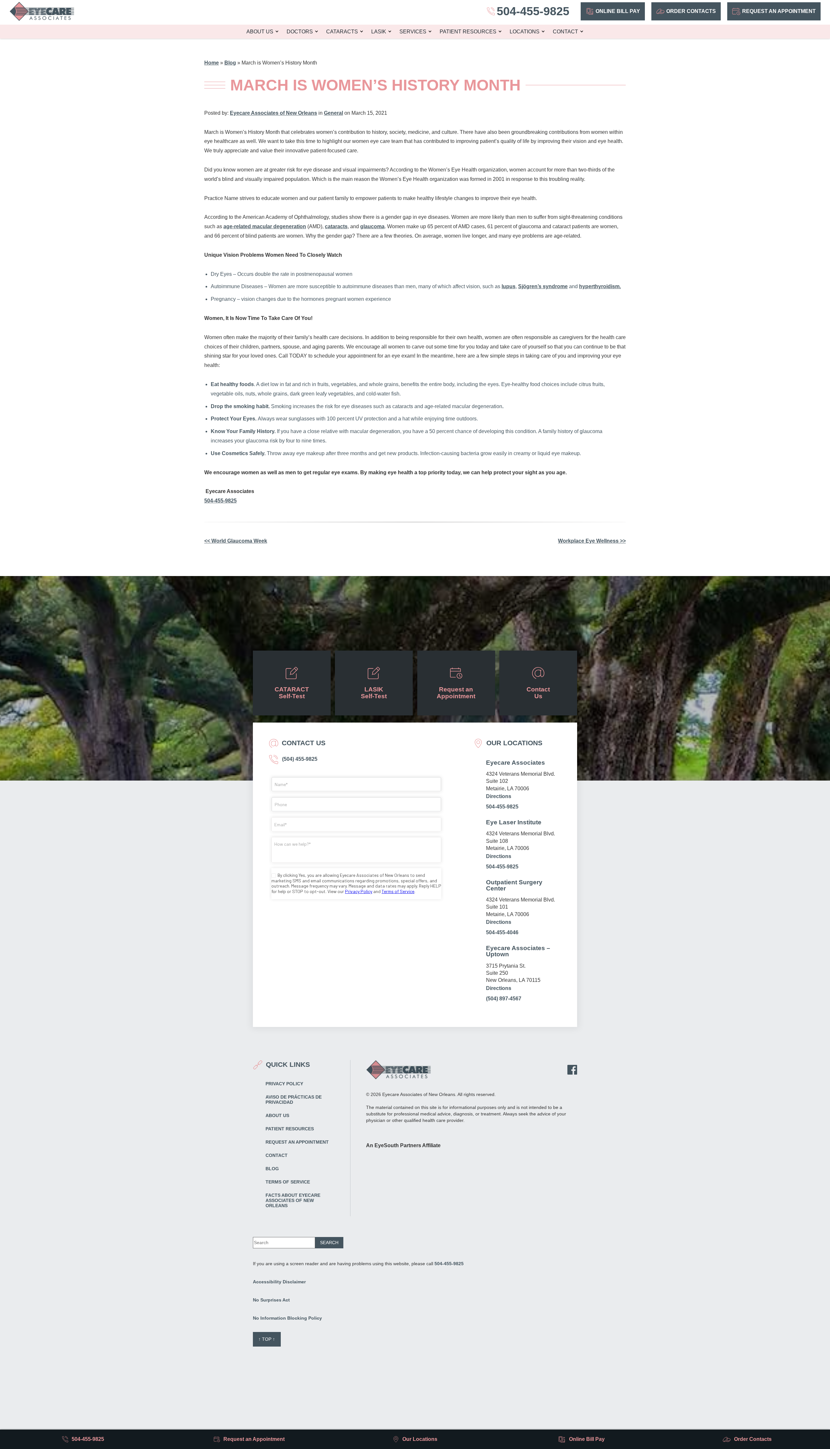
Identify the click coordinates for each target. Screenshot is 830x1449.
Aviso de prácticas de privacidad (294, 1099)
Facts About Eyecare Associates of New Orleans (293, 1200)
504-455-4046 (502, 932)
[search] (329, 1242)
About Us (259, 31)
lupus (509, 286)
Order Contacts (691, 11)
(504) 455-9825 (299, 759)
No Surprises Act (271, 1299)
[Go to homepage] (41, 11)
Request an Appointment (779, 11)
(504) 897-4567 (503, 998)
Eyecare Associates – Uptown (518, 951)
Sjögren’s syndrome (543, 286)
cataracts (336, 226)
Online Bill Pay (618, 11)
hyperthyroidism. (600, 286)
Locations (525, 31)
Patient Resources (468, 31)
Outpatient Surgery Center (514, 885)
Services (412, 31)
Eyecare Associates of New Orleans (273, 113)
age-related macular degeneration (264, 226)
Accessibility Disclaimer (279, 1281)
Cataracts (342, 31)
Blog (230, 62)
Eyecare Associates (515, 762)
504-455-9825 (220, 500)
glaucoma (372, 226)
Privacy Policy (284, 1083)
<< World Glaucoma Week (235, 541)
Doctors (300, 31)
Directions (498, 796)
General (333, 113)
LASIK (378, 31)
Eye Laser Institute (513, 822)
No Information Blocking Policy (287, 1318)
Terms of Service (288, 1181)
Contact (565, 31)
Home (211, 62)
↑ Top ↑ (266, 1339)
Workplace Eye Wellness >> (592, 541)
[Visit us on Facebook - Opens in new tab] (572, 1070)
